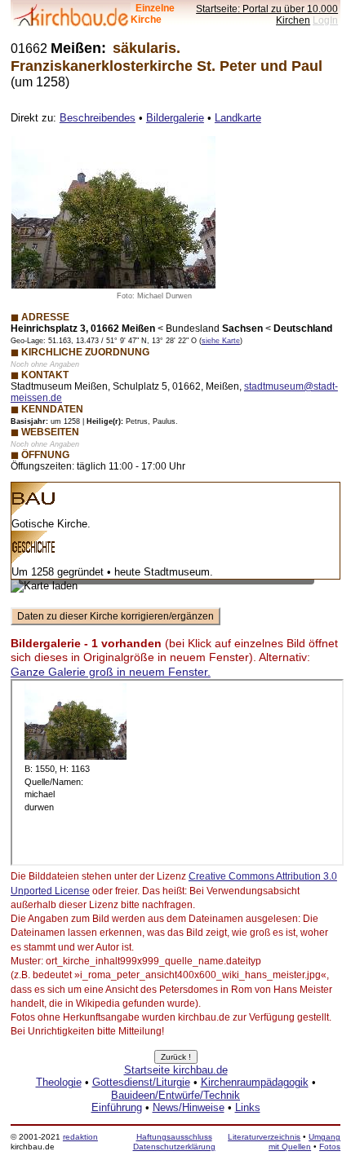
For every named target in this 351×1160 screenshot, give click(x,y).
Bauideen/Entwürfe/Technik (175, 1095)
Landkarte (238, 118)
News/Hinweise (188, 1107)
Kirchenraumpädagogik (255, 1082)
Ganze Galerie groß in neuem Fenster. (111, 671)
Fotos (329, 1146)
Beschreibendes (98, 118)
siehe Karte (221, 341)
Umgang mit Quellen (304, 1141)
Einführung (116, 1107)
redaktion (80, 1136)
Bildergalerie (175, 118)
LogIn (325, 20)
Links (247, 1107)
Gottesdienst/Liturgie (141, 1082)
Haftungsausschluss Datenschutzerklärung (174, 1141)
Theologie (59, 1082)
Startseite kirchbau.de (176, 1070)
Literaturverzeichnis (264, 1136)
